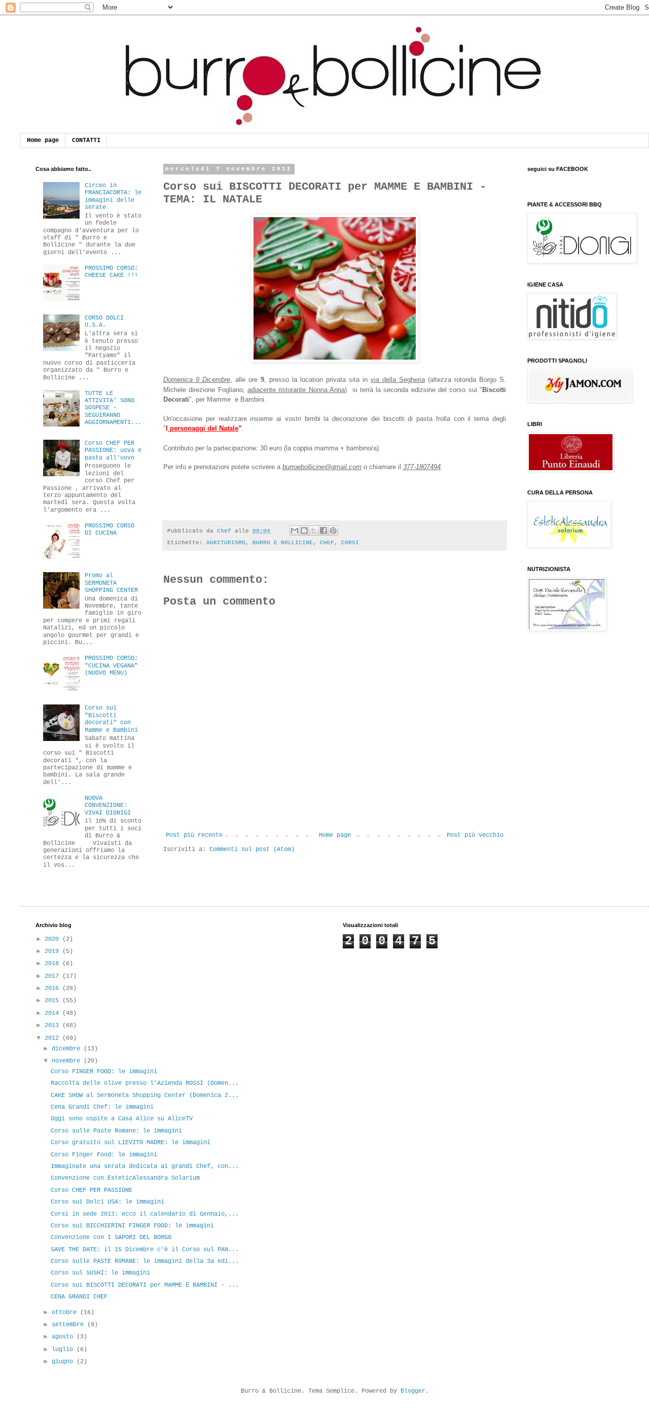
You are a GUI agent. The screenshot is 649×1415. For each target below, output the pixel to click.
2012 (53, 1038)
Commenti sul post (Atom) (252, 849)
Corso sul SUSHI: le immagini (100, 1273)
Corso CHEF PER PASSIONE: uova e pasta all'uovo (113, 451)
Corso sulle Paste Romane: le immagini (116, 1131)
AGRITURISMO (225, 543)
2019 (53, 951)
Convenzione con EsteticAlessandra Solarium (125, 1178)
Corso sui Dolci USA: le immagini (107, 1202)
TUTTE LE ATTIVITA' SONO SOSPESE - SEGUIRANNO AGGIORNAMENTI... (113, 408)
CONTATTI (86, 140)
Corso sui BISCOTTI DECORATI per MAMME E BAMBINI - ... (145, 1285)
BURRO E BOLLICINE (283, 543)
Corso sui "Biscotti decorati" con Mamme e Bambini (111, 718)
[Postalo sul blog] (304, 530)
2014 (53, 1013)
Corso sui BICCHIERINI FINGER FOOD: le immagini (132, 1225)
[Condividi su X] (314, 530)
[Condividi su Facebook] (323, 530)
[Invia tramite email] (295, 530)
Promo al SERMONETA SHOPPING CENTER (111, 583)
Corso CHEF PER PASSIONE (91, 1190)
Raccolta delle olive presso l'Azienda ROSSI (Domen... (145, 1083)
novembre (68, 1061)
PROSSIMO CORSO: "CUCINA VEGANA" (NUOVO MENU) (111, 666)
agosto (64, 1336)
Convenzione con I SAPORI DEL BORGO (111, 1237)
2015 (53, 1000)
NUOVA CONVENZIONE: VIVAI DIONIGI (108, 806)
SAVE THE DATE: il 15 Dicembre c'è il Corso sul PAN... (145, 1249)
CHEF (327, 543)
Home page (43, 140)
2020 (53, 939)
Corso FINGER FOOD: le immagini (104, 1071)
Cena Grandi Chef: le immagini (102, 1107)
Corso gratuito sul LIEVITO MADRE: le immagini (130, 1142)
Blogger (413, 1391)
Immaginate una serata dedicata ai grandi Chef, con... (145, 1166)
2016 (53, 988)
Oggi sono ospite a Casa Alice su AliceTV (122, 1118)
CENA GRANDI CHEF (79, 1296)
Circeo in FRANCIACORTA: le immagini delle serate (113, 196)
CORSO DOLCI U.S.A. (104, 321)
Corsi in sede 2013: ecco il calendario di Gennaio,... (145, 1214)
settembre (69, 1324)
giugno (64, 1361)
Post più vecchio (475, 835)
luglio (64, 1349)
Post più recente (194, 835)
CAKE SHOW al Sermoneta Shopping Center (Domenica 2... (145, 1095)
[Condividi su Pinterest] (333, 530)
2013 (53, 1025)
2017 (53, 976)
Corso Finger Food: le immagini (104, 1154)
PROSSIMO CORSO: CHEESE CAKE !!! (111, 272)
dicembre (68, 1048)
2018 (53, 963)
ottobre (66, 1312)
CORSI (350, 543)
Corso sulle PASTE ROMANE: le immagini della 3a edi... (145, 1261)
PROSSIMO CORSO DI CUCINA (109, 529)
